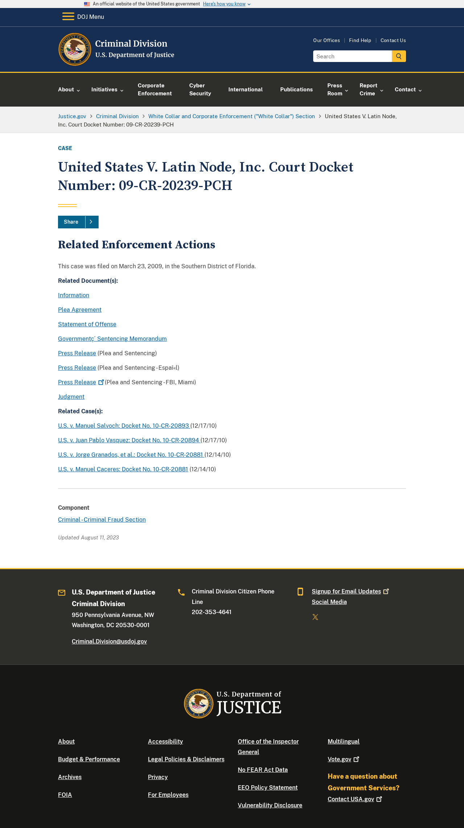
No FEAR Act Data (263, 769)
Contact (351, 799)
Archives (70, 777)
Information (73, 295)
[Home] (117, 63)
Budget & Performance (89, 759)
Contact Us (393, 40)
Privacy (158, 777)
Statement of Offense (87, 324)
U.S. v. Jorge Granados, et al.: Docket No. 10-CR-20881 (131, 454)
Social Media (329, 602)
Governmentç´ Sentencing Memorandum (112, 338)
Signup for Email (346, 591)
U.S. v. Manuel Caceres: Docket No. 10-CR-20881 (123, 469)
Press (77, 382)
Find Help (360, 40)
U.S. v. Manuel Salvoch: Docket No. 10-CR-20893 (124, 425)
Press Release (77, 353)
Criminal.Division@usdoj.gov (109, 641)
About (66, 741)
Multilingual (344, 741)
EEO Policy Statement (268, 787)
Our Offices (326, 40)
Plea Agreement (80, 309)
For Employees (168, 794)
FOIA (65, 794)
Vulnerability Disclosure (270, 805)
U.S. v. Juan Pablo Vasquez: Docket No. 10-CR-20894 (129, 440)
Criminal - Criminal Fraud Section (102, 519)
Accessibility (165, 741)
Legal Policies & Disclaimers (186, 759)
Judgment (71, 396)
